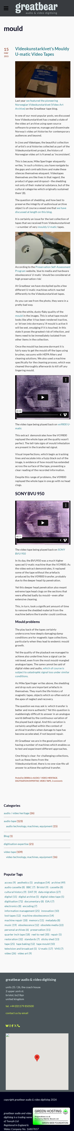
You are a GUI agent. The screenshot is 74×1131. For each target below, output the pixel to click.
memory (36, 920)
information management (22, 910)
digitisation (14, 901)
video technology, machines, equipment (29, 857)
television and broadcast (21, 948)
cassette (56, 887)
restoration (14, 939)
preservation (40, 929)
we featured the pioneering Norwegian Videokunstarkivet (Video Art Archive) (39, 104)
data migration (49, 892)
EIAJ (49, 901)
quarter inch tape (17, 934)
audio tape (10, 821)
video (10, 953)
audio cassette (15, 887)
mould (19, 315)
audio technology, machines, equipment (29, 826)
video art (25, 953)
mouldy (42, 226)
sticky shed (50, 939)
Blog (6, 836)
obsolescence (28, 925)
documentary (34, 901)
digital (11, 896)
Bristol (42, 887)
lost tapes (13, 915)
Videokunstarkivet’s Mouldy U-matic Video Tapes (42, 51)
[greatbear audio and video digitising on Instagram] (10, 1025)
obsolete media (52, 925)
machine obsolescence (38, 915)
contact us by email (17, 1013)
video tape (10, 851)
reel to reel (40, 934)
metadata (53, 920)
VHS (58, 948)
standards (32, 939)
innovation (50, 910)
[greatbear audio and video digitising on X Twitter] (15, 1025)
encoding (30, 906)
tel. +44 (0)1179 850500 (20, 1006)
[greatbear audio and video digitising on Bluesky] (7, 1025)
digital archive (29, 896)
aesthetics (25, 882)
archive (58, 882)
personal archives (17, 929)
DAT (32, 892)
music (11, 925)
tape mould (45, 943)
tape (10, 943)
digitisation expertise (16, 844)
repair (56, 934)
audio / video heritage (16, 813)
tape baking (25, 943)
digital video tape (52, 896)
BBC (30, 887)
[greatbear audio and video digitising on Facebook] (13, 1025)
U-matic (52, 226)
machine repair (16, 920)
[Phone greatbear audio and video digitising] (18, 1025)
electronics (13, 906)
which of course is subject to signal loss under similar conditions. (42, 672)
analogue (42, 882)
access (10, 882)
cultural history (15, 892)
